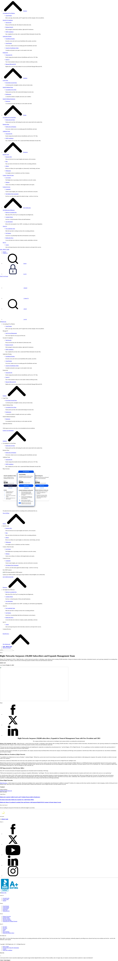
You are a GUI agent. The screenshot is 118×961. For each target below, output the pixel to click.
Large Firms (5, 80)
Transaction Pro (8, 55)
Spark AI (7, 59)
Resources (25, 152)
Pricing (24, 115)
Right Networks (3, 783)
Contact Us (5, 253)
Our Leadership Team (10, 228)
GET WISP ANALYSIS (8, 576)
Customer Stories (9, 217)
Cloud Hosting (8, 43)
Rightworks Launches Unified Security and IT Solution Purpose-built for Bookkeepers (20, 797)
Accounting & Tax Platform (9, 13)
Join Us (4, 242)
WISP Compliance (9, 31)
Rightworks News (9, 237)
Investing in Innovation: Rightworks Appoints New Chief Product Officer (17, 799)
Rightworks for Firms (10, 119)
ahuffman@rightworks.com (6, 790)
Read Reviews (6, 633)
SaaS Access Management (11, 333)
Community (8, 189)
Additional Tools (6, 131)
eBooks (7, 166)
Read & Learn (6, 154)
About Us (5, 226)
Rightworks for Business (10, 126)
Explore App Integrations (8, 430)
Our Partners (8, 233)
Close (2, 960)
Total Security (8, 22)
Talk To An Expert (4, 276)
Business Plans (6, 124)
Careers (7, 244)
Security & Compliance (8, 20)
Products (25, 11)
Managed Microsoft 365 (10, 64)
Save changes (7, 960)
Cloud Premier (8, 15)
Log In (24, 274)
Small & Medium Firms (8, 87)
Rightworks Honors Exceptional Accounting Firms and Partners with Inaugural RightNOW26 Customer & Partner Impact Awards (30, 802)
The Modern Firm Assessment (11, 193)
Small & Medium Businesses (9, 99)
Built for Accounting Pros (11, 212)
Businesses (7, 101)
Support (4, 251)
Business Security (9, 27)
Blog (6, 161)
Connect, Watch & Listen (8, 175)
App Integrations (9, 221)
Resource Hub (8, 156)
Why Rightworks (27, 207)
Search (24, 263)
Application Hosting (7, 36)
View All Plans (6, 513)
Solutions (25, 78)
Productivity (5, 52)
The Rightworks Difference (9, 210)
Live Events (8, 177)
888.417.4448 (4, 249)
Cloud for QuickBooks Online (12, 48)
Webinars (7, 182)
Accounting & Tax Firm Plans (9, 117)
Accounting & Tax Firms (10, 89)
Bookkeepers (8, 94)
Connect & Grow (6, 187)
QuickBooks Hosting (10, 38)
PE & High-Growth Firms (11, 82)
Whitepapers (8, 170)
